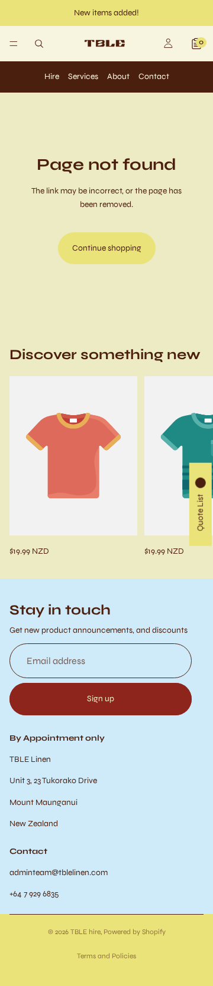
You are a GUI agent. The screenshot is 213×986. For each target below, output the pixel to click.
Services (83, 76)
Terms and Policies (106, 956)
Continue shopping (106, 248)
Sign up (100, 699)
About (118, 76)
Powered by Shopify (135, 932)
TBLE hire (85, 932)
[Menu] (13, 43)
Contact (153, 76)
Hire (51, 76)
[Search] (39, 44)
